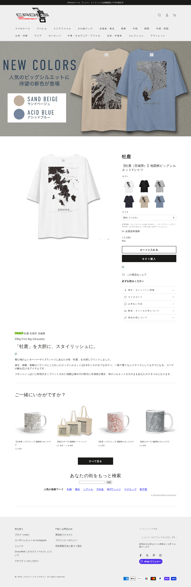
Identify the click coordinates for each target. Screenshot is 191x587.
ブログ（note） (23, 534)
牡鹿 (26, 333)
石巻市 (33, 333)
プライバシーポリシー (66, 540)
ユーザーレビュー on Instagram (31, 540)
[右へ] (108, 239)
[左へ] (100, 239)
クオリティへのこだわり (27, 561)
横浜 (77, 489)
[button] (159, 15)
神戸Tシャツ (114, 489)
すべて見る (95, 461)
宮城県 (41, 333)
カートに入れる (149, 249)
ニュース (19, 546)
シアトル (88, 489)
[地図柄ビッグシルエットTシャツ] (30, 339)
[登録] (174, 537)
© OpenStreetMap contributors (163, 495)
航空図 (143, 489)
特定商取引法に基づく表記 (69, 546)
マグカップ (130, 489)
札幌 (69, 489)
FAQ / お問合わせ (64, 529)
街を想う (19, 529)
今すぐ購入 (149, 258)
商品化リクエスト (64, 534)
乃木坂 (100, 489)
